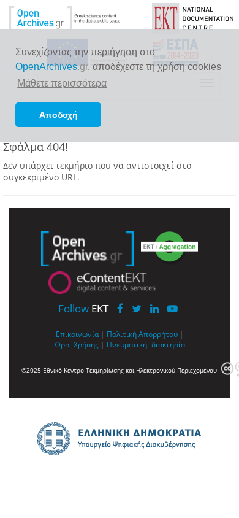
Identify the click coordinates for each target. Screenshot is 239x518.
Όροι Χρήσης (77, 344)
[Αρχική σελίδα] (74, 17)
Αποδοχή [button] (58, 115)
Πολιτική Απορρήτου (142, 334)
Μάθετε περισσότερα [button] (62, 83)
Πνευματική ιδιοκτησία (146, 344)
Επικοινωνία (77, 334)
